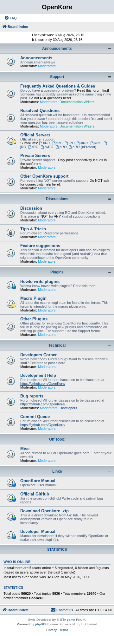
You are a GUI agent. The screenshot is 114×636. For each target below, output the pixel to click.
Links (57, 471)
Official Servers (35, 135)
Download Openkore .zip (44, 510)
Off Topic (57, 439)
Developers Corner (38, 354)
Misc (24, 448)
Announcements (57, 48)
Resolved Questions (40, 110)
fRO (59, 143)
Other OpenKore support (44, 176)
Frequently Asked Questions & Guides (57, 86)
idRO (84, 143)
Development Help (38, 375)
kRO (98, 143)
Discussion (31, 208)
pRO (63, 147)
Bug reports (31, 396)
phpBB (40, 624)
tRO (35, 147)
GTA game (67, 619)
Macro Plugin (33, 298)
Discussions (57, 199)
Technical (57, 345)
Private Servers (35, 155)
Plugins (57, 272)
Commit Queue (35, 416)
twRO (49, 147)
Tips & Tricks (33, 228)
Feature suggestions (40, 245)
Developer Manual (37, 531)
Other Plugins (34, 319)
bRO (46, 143)
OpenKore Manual (37, 480)
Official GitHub (34, 494)
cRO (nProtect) (84, 147)
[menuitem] (10, 18)
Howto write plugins (40, 281)
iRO (72, 143)
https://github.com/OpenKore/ (42, 383)
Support (57, 77)
